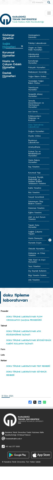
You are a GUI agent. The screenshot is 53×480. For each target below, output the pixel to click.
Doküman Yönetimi (36, 208)
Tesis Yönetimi (34, 266)
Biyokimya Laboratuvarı (33, 141)
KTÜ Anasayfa (37, 2)
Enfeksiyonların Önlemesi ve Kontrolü (34, 118)
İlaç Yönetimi (33, 166)
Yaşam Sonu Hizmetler (33, 226)
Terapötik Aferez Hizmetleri (35, 95)
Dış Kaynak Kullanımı (37, 270)
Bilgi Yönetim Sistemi (37, 275)
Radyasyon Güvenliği (37, 72)
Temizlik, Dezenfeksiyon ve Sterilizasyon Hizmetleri (36, 103)
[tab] (12, 36)
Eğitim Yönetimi (35, 212)
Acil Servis (33, 111)
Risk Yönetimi (34, 192)
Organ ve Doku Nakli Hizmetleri (35, 48)
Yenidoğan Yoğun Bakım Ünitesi (36, 82)
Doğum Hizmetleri (36, 131)
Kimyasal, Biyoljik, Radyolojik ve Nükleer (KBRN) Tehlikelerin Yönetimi (37, 180)
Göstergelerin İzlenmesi (34, 36)
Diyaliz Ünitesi (34, 135)
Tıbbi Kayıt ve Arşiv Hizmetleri (37, 260)
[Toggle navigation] (49, 13)
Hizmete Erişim (34, 242)
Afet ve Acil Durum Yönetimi (36, 218)
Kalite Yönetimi (34, 188)
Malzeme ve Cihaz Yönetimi (36, 254)
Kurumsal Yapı (34, 172)
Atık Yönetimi (34, 279)
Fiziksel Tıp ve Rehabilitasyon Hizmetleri (34, 153)
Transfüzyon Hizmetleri (33, 88)
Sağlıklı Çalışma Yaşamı (35, 232)
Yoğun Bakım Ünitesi (37, 76)
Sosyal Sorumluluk (36, 197)
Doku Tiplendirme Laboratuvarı (35, 125)
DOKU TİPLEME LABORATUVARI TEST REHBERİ (28, 366)
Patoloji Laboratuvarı (37, 43)
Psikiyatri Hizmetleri (36, 67)
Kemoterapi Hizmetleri (33, 61)
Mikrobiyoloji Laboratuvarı (33, 55)
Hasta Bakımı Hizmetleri (34, 161)
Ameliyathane (34, 147)
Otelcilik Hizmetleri (36, 248)
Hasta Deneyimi (35, 238)
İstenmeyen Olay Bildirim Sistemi (35, 202)
